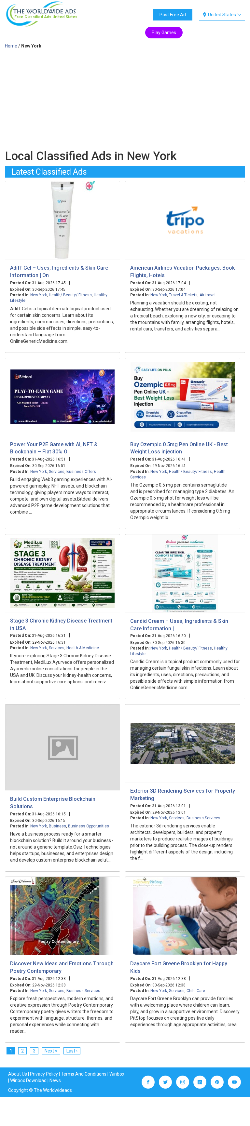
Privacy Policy (44, 1074)
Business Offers (81, 471)
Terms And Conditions (83, 1074)
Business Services (203, 818)
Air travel (207, 295)
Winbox (116, 1074)
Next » (51, 1050)
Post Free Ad (173, 14)
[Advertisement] (125, 97)
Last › (71, 1050)
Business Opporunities (88, 826)
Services (56, 471)
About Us (17, 1074)
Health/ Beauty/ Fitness (70, 295)
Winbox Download (28, 1080)
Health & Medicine (82, 648)
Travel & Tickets (183, 295)
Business (57, 826)
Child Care (196, 990)
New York (38, 295)
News (55, 1080)
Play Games (164, 32)
